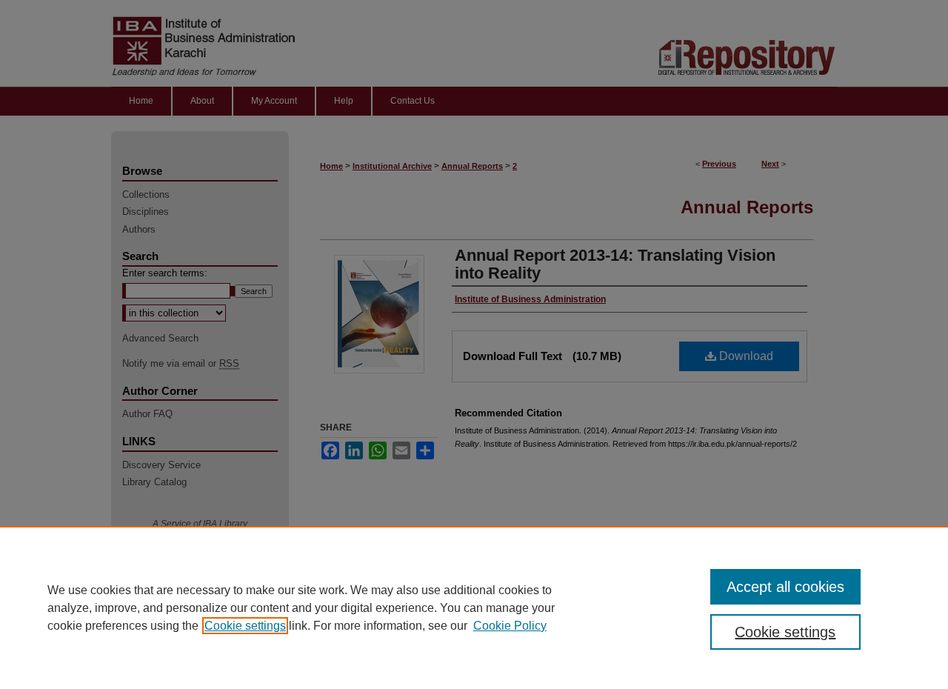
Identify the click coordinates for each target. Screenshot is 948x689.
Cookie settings (245, 625)
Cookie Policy (510, 625)
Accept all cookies (785, 587)
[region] (474, 607)
